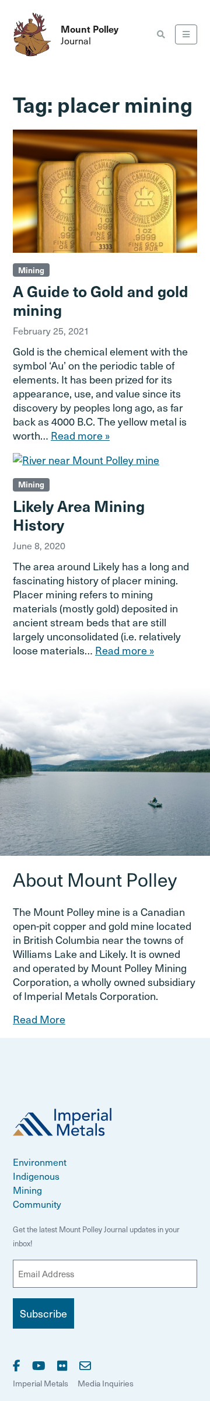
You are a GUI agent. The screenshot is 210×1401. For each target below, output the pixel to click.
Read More (39, 1019)
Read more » (80, 435)
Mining (31, 270)
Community (37, 1204)
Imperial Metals (40, 1383)
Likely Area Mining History (79, 515)
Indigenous (36, 1176)
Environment (39, 1162)
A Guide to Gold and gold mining (100, 300)
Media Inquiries (106, 1383)
